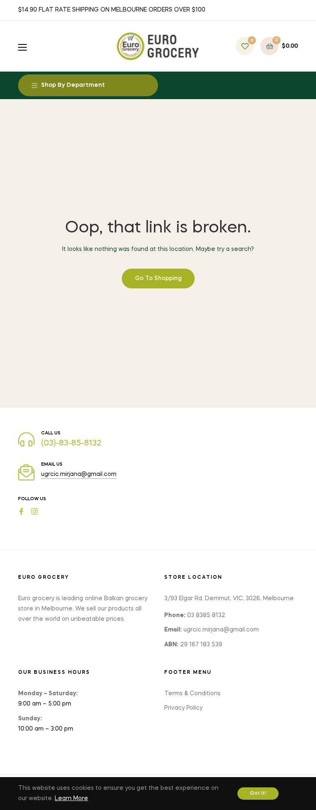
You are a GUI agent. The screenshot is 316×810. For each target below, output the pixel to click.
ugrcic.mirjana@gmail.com (78, 474)
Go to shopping (158, 278)
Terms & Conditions (192, 693)
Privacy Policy (183, 708)
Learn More (71, 798)
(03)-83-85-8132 (71, 443)
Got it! (258, 793)
